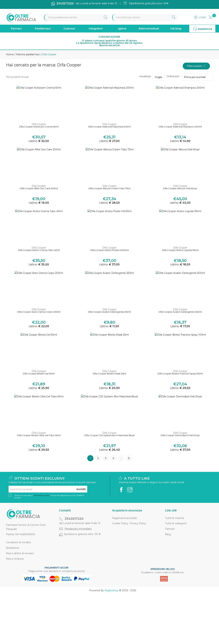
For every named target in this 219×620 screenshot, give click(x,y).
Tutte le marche (174, 518)
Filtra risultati (195, 66)
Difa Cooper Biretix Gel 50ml (39, 373)
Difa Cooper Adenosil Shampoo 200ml (180, 126)
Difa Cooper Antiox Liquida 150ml (180, 250)
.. (121, 458)
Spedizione (12, 547)
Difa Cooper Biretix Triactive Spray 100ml (180, 373)
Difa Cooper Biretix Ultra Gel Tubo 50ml (39, 435)
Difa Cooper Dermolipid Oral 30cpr (180, 435)
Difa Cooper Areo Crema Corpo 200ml (38, 312)
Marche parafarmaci (27, 54)
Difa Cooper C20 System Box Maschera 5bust (109, 435)
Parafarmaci (43, 28)
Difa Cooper (39, 124)
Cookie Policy (120, 523)
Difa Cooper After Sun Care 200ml (39, 188)
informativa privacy (41, 495)
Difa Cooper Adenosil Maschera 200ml (109, 126)
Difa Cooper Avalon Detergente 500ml (180, 312)
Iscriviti (81, 489)
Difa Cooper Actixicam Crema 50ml (39, 126)
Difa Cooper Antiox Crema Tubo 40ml (39, 250)
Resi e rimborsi (15, 558)
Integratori (96, 28)
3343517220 (74, 519)
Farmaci (16, 28)
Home (10, 54)
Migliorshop (111, 590)
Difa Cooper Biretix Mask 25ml (109, 373)
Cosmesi (69, 28)
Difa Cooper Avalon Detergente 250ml (109, 312)
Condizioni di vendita (18, 542)
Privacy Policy (138, 523)
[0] (209, 17)
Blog (168, 534)
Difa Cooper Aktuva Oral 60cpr (180, 188)
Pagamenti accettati (124, 518)
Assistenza (204, 28)
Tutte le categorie (175, 523)
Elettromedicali (149, 28)
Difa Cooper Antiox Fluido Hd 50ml (109, 250)
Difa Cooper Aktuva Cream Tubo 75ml (109, 188)
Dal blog (175, 28)
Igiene (122, 28)
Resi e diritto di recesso (20, 553)
